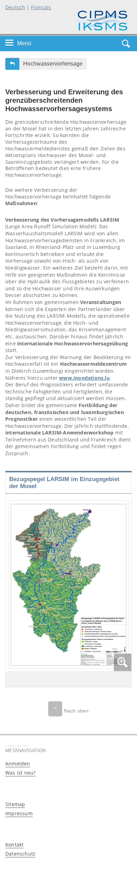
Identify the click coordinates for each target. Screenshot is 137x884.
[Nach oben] (55, 708)
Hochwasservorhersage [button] (53, 64)
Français (41, 7)
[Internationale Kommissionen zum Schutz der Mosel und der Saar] (103, 19)
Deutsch (15, 7)
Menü (24, 43)
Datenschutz (20, 853)
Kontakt (14, 844)
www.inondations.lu (84, 377)
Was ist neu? (20, 772)
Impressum (19, 813)
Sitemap (15, 804)
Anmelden (17, 763)
